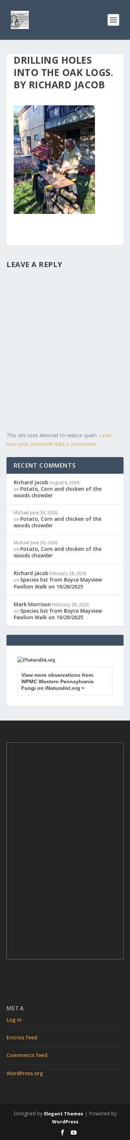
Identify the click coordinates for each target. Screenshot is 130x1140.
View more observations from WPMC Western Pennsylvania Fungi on (57, 681)
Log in (14, 1019)
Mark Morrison (32, 604)
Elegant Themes (63, 1113)
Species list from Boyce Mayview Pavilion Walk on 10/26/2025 (58, 583)
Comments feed (26, 1055)
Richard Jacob (31, 482)
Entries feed (21, 1037)
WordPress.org (24, 1073)
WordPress (65, 1121)
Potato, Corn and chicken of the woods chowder (57, 492)
